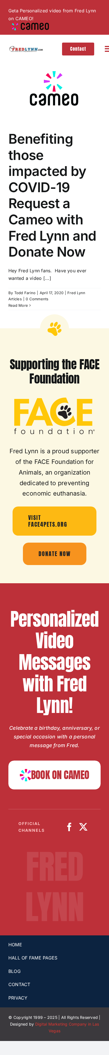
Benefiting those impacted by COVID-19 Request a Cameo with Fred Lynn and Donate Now (52, 195)
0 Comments (37, 299)
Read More (18, 305)
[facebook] (69, 827)
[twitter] (83, 827)
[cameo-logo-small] (30, 24)
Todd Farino (25, 293)
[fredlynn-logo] (25, 48)
